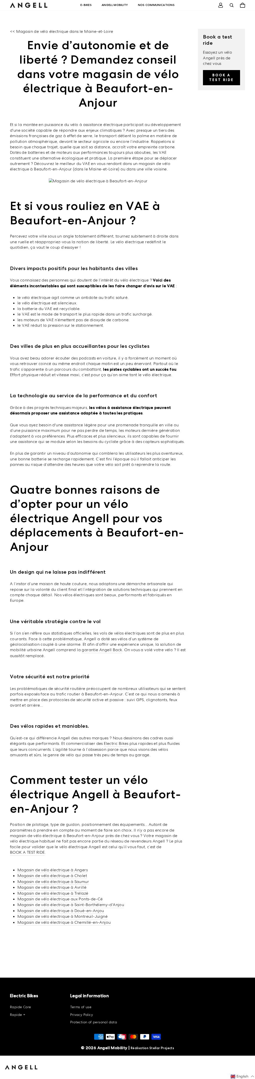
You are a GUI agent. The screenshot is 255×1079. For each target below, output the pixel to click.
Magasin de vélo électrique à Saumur (53, 881)
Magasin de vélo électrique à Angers (52, 870)
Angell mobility (115, 5)
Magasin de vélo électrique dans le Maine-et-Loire (64, 31)
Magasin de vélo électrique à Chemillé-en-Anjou (64, 922)
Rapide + (17, 1014)
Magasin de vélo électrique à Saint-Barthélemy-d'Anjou (70, 904)
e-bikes (86, 5)
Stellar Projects (161, 1048)
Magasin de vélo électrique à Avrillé (51, 887)
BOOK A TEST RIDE (27, 852)
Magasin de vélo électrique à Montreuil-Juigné (62, 916)
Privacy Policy (81, 1014)
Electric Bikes (116, 743)
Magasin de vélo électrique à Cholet (52, 875)
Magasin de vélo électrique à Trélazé (52, 893)
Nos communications (156, 5)
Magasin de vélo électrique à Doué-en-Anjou (60, 910)
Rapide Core (20, 1007)
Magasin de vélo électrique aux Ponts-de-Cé (60, 899)
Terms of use (81, 1007)
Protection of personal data (93, 1022)
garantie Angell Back (102, 649)
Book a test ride (221, 77)
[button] (242, 1076)
